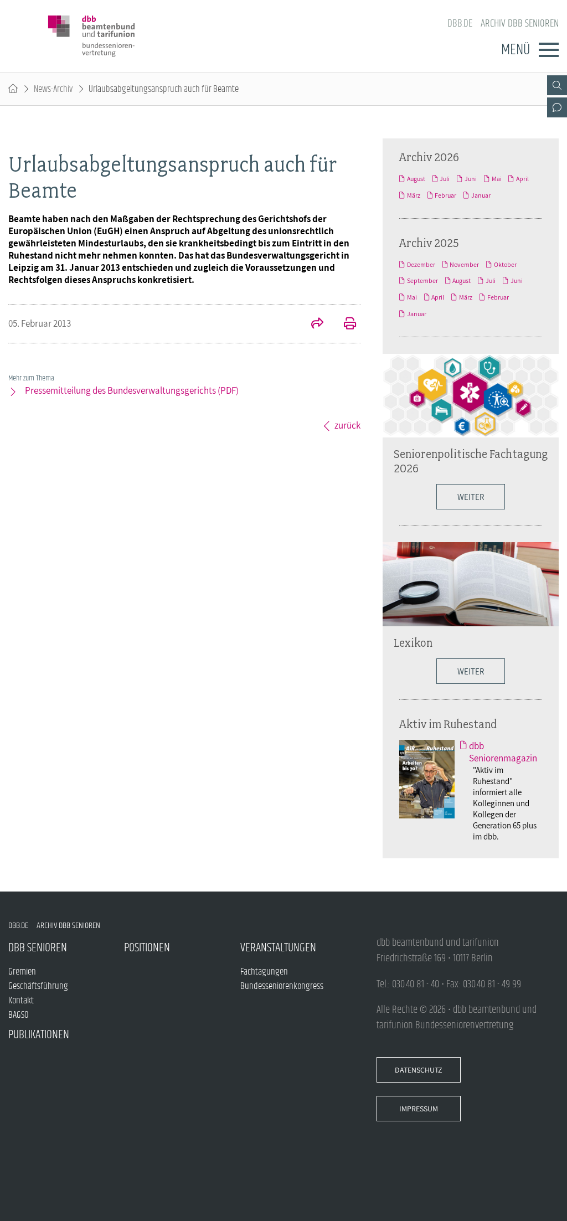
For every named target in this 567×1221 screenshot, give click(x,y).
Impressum (418, 1109)
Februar (445, 195)
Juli (445, 178)
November (464, 264)
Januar (481, 195)
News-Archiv (53, 89)
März (413, 195)
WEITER (470, 671)
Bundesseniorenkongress (281, 986)
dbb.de (459, 24)
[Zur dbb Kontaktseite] (557, 107)
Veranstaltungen (278, 948)
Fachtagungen (264, 972)
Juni (471, 178)
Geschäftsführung (38, 986)
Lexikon (413, 642)
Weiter (470, 496)
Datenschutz (418, 1070)
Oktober (505, 264)
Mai (497, 178)
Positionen (147, 948)
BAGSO (18, 1015)
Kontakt (21, 1000)
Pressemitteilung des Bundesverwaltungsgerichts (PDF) (132, 390)
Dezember (421, 264)
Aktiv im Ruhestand (448, 724)
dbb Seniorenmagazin (503, 752)
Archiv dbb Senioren (520, 24)
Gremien (22, 972)
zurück (347, 425)
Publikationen (38, 1035)
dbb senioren (37, 948)
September (422, 280)
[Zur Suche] (557, 85)
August (416, 178)
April (522, 178)
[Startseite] (13, 89)
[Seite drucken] (343, 324)
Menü (515, 49)
